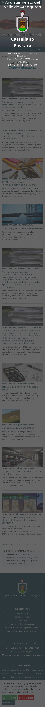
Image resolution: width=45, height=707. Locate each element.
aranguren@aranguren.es (22, 67)
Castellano (22, 39)
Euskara (22, 46)
